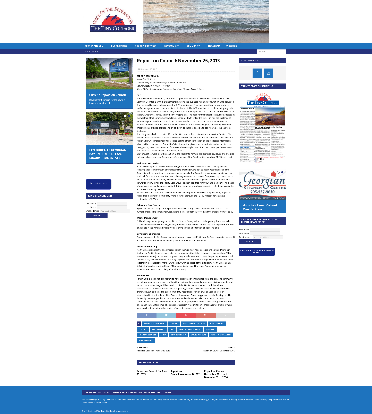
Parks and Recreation (190, 329)
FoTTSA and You (94, 46)
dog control (217, 324)
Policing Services (147, 335)
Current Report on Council (107, 95)
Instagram (214, 46)
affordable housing (154, 324)
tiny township (178, 335)
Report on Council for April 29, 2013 (152, 372)
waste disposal (198, 335)
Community (193, 46)
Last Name (91, 195)
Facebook (231, 46)
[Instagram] (268, 73)
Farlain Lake (158, 329)
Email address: (93, 199)
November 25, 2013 (149, 69)
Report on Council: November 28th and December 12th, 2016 (216, 374)
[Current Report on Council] (109, 73)
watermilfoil (145, 340)
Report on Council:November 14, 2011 (185, 372)
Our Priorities (119, 46)
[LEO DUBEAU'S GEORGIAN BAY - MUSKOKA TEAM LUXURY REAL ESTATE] (109, 128)
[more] (106, 103)
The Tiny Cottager (145, 46)
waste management (221, 335)
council (174, 324)
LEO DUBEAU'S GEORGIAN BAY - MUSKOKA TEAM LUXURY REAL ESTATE (107, 154)
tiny (163, 335)
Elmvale (143, 329)
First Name (91, 191)
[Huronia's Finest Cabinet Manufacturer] (262, 184)
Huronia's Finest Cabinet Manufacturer (260, 207)
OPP (172, 329)
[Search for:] (271, 51)
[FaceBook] (257, 73)
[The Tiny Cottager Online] (175, 41)
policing (210, 329)
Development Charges (194, 324)
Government (171, 46)
